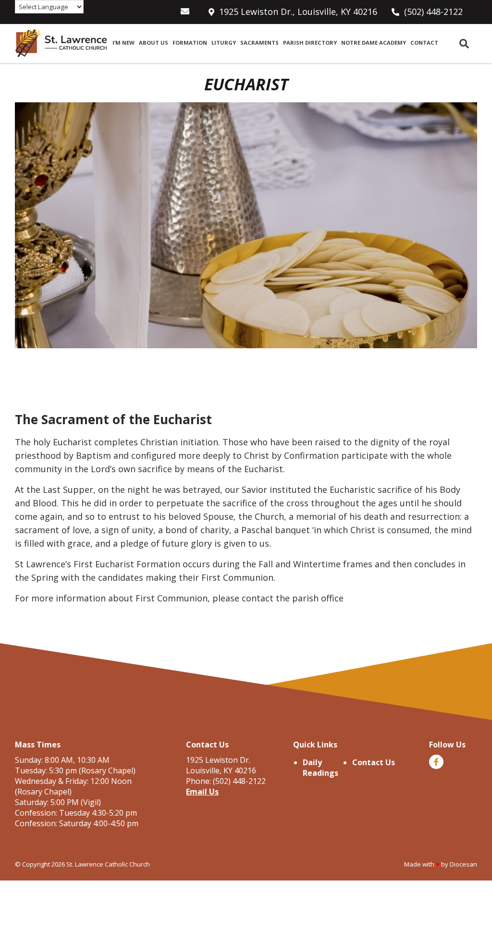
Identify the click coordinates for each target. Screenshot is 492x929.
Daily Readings (320, 767)
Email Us (202, 791)
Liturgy (223, 42)
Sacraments (259, 42)
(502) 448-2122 (433, 11)
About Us (153, 42)
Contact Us (373, 762)
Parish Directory (310, 42)
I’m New (123, 42)
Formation (189, 42)
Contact (424, 42)
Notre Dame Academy (373, 42)
